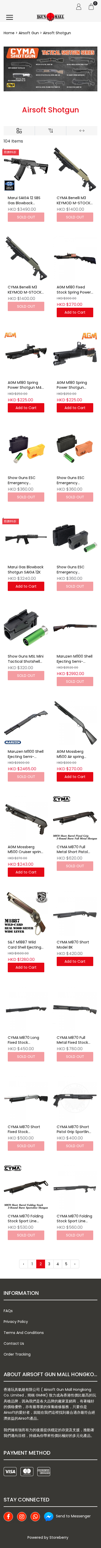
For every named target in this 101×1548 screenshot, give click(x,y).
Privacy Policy (16, 1321)
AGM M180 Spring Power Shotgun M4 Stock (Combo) (25, 385)
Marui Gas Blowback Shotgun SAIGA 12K (26, 570)
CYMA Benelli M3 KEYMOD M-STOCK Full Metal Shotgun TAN (73, 201)
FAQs (8, 1310)
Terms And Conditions (24, 1332)
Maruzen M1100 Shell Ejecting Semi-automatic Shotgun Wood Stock (74, 659)
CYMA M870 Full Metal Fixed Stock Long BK (72, 1040)
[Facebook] (8, 1516)
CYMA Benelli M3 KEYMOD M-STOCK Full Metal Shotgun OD (24, 290)
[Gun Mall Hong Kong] (50, 17)
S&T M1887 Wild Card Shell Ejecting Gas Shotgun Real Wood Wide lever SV (26, 945)
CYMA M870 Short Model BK (73, 945)
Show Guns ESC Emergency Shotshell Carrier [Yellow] (22, 480)
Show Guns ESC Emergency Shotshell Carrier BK (74, 570)
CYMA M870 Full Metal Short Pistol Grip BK (72, 850)
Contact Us (14, 1343)
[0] (91, 6)
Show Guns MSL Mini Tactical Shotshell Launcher (26, 659)
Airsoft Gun (29, 33)
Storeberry (58, 1537)
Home (9, 33)
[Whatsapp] (35, 1516)
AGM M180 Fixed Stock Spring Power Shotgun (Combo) (74, 290)
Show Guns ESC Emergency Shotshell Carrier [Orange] (71, 480)
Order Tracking (17, 1354)
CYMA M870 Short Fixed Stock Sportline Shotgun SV (24, 1130)
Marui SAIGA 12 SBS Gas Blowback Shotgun (24, 201)
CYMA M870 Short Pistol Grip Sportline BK (74, 1130)
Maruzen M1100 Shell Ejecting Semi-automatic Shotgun (26, 754)
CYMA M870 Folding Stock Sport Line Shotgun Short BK (25, 1219)
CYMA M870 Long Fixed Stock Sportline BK (23, 1040)
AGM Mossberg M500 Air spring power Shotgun (70, 754)
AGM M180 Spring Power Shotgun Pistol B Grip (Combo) (72, 385)
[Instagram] (21, 1516)
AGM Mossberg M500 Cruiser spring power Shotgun (25, 850)
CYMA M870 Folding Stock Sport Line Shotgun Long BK (74, 1219)
